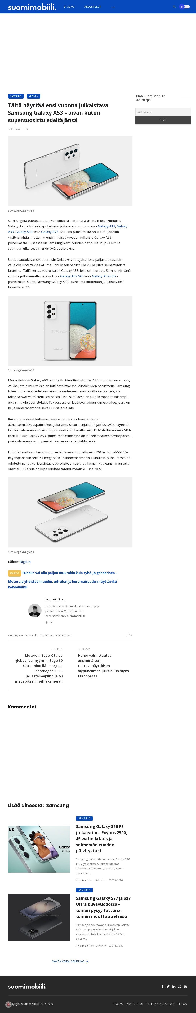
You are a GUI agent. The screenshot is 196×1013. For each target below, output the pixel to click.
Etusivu (69, 6)
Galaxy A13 (106, 226)
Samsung (16, 96)
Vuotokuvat (64, 635)
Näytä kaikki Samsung (68, 961)
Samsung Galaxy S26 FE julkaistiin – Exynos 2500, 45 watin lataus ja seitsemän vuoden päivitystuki (101, 838)
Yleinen (33, 96)
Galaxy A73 (49, 232)
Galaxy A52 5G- (72, 276)
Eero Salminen (55, 599)
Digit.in (25, 562)
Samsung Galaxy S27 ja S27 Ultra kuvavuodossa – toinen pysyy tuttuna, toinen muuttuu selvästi (103, 907)
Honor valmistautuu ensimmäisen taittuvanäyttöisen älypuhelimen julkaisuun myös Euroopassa (103, 665)
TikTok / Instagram (160, 1004)
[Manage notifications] (8, 1004)
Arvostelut (92, 6)
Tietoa (182, 1004)
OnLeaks (33, 635)
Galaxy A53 (24, 232)
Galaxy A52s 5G (104, 276)
